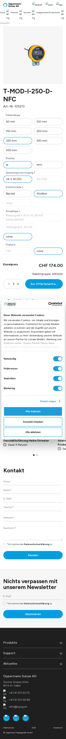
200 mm (42, 131)
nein (39, 164)
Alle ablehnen (33, 432)
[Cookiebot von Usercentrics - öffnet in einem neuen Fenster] (48, 304)
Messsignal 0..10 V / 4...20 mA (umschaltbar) (29, 217)
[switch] (57, 368)
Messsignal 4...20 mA (20, 228)
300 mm (42, 140)
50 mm (10, 121)
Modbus (42, 193)
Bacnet (10, 193)
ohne (19, 204)
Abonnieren (33, 614)
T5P (19, 252)
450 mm (11, 150)
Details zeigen (48, 401)
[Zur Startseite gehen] (12, 4)
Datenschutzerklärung (36, 544)
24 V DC (49, 180)
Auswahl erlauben (33, 421)
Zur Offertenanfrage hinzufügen (46, 284)
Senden (33, 555)
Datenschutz (8, 728)
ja (7, 164)
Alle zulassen (33, 411)
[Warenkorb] (49, 5)
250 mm (11, 140)
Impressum (58, 728)
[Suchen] (37, 5)
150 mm (11, 131)
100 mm (42, 121)
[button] (34, 455)
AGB (34, 728)
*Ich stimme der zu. (30, 544)
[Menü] (58, 5)
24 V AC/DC (14, 179)
